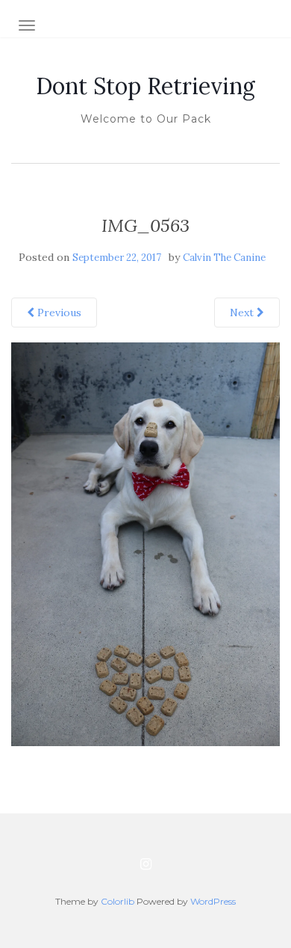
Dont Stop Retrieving (145, 86)
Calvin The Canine (224, 257)
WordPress (213, 901)
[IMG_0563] (145, 543)
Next (243, 312)
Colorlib (117, 901)
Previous (57, 312)
